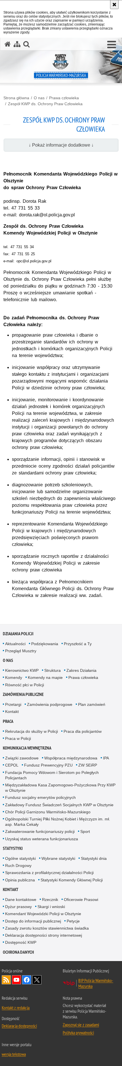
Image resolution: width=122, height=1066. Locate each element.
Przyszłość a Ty (78, 643)
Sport (85, 831)
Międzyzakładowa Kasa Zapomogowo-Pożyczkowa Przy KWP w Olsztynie (60, 788)
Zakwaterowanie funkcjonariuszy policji (40, 831)
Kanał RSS (6, 979)
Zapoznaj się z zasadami (81, 1024)
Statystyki (13, 848)
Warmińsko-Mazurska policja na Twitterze (36, 979)
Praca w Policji (18, 738)
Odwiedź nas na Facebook (26, 979)
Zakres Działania (81, 670)
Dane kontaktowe (20, 899)
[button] (111, 45)
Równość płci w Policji (24, 685)
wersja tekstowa (14, 1054)
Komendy (13, 677)
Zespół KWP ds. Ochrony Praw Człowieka (45, 104)
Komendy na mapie (45, 677)
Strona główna (16, 98)
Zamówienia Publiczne (23, 694)
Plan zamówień (91, 704)
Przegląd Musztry (20, 651)
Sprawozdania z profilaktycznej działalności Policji (49, 872)
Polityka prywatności (78, 1032)
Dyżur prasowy (18, 906)
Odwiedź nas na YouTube (16, 979)
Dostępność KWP (20, 942)
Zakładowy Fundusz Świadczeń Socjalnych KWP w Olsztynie (59, 805)
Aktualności (15, 643)
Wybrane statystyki (58, 858)
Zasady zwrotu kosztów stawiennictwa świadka (47, 928)
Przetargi (13, 704)
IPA (106, 758)
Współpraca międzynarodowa (70, 758)
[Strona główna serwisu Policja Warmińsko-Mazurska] (8, 44)
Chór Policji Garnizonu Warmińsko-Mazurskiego (48, 812)
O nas (39, 98)
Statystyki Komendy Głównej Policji (72, 880)
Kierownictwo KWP (22, 670)
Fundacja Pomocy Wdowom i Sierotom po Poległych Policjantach (52, 775)
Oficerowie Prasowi (81, 899)
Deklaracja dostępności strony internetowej (43, 935)
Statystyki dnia (94, 858)
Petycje (73, 921)
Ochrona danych (18, 952)
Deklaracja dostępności (19, 1026)
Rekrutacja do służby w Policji (31, 731)
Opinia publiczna (20, 880)
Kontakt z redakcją (16, 1007)
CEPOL (11, 765)
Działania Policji (18, 634)
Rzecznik (50, 899)
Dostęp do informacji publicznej (33, 921)
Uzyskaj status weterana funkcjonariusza (41, 839)
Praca (8, 721)
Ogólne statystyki (20, 858)
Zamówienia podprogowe (49, 704)
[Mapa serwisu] (17, 44)
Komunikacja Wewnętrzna (27, 748)
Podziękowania (44, 643)
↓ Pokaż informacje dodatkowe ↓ (61, 145)
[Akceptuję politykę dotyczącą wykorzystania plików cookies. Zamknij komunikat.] (114, 4)
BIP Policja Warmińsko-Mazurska (95, 983)
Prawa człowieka (64, 98)
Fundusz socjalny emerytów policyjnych (40, 797)
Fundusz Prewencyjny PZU (48, 765)
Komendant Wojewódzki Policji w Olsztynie (43, 913)
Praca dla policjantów (83, 731)
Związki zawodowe (22, 758)
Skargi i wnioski (51, 906)
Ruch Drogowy (18, 865)
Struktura (52, 670)
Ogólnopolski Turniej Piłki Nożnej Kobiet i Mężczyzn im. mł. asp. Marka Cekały (57, 822)
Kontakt (12, 711)
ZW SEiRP (87, 765)
